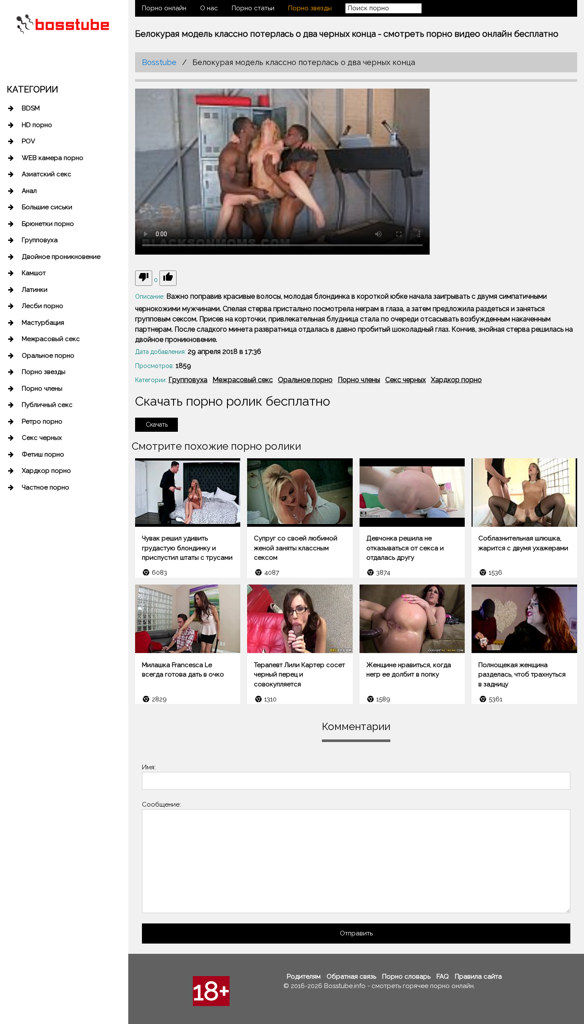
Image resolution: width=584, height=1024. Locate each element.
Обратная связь (351, 976)
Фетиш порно (43, 454)
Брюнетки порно (48, 224)
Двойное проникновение (61, 257)
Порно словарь (406, 976)
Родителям (304, 976)
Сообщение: (161, 804)
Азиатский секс (46, 174)
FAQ (443, 976)
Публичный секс (47, 405)
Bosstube (159, 62)
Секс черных (42, 438)
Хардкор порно (46, 471)
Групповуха (40, 240)
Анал (29, 191)
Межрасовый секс (51, 339)
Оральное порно (48, 355)
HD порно (37, 125)
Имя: (149, 767)
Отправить (356, 933)
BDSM (31, 108)
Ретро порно (42, 421)
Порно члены (42, 388)
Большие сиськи (47, 207)
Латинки (34, 290)
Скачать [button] (157, 424)
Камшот (34, 273)
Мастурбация (43, 322)
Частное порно (45, 487)
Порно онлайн (164, 8)
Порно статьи (253, 8)
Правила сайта (478, 976)
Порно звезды (43, 372)
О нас (209, 8)
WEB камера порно (52, 158)
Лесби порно (42, 306)
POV (28, 141)
